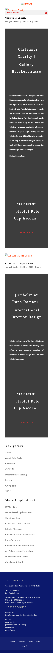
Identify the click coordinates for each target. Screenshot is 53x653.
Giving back (10, 485)
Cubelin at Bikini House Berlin (19, 545)
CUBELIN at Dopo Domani (20, 263)
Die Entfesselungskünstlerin (18, 512)
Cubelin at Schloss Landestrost (20, 534)
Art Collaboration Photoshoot (19, 551)
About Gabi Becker (14, 458)
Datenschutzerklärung (16, 474)
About (8, 452)
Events (37, 21)
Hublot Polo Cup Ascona (16, 556)
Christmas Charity (15, 17)
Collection (10, 463)
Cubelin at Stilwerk (14, 562)
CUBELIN (9, 469)
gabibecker (14, 21)
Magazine (25, 646)
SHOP (8, 491)
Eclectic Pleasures (13, 529)
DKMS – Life (11, 506)
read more (26, 232)
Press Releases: (12, 540)
